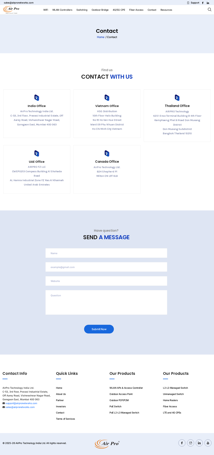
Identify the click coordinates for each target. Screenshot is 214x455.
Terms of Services (65, 418)
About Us (61, 394)
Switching (81, 9)
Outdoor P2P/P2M (119, 400)
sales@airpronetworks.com (18, 2)
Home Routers (170, 400)
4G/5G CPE (119, 9)
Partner (60, 400)
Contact (152, 9)
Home (100, 37)
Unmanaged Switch (173, 394)
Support (194, 2)
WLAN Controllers (62, 9)
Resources (166, 9)
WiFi (45, 9)
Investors (61, 406)
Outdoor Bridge (100, 9)
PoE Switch (115, 406)
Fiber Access (136, 9)
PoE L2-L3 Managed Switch (124, 412)
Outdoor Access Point (121, 394)
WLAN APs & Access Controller (126, 387)
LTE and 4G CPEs (172, 412)
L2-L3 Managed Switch (175, 387)
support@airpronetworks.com (21, 403)
